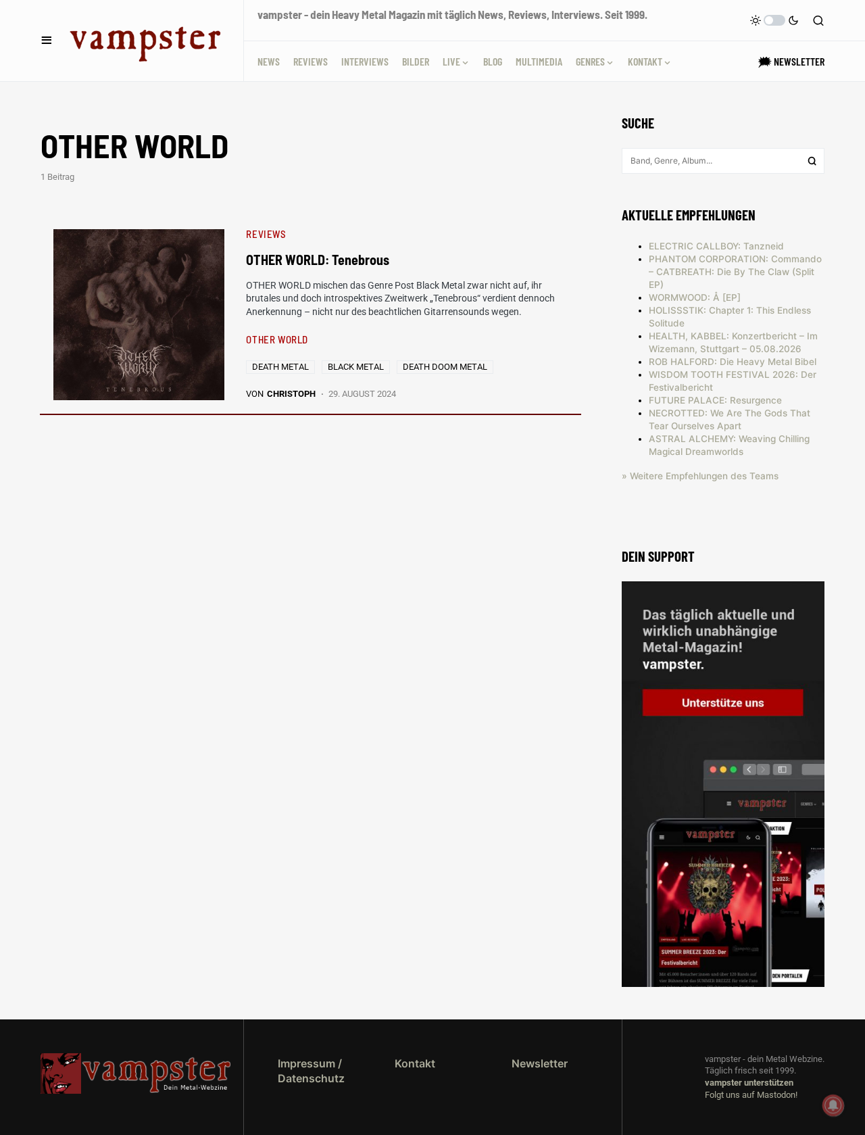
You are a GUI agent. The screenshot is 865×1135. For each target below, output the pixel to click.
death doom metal (445, 367)
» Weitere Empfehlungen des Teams (700, 475)
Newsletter (540, 1063)
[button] (47, 40)
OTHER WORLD (277, 339)
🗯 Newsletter (791, 61)
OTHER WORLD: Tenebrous (317, 259)
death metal (280, 367)
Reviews (266, 234)
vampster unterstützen (749, 1083)
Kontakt (415, 1063)
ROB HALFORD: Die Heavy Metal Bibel (732, 361)
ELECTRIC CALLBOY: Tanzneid (716, 246)
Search (812, 161)
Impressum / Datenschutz (311, 1071)
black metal (356, 367)
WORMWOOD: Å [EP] (695, 297)
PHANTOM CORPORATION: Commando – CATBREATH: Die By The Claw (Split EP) (735, 271)
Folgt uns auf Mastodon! (751, 1095)
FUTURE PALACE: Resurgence (715, 400)
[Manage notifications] (833, 1105)
